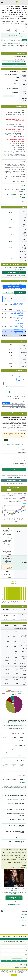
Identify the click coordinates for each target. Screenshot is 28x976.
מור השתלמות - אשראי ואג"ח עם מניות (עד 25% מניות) (18, 304)
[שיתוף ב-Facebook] (15, 30)
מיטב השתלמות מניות (19, 774)
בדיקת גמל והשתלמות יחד (14, 904)
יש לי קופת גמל (14, 901)
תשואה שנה (21, 403)
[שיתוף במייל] (8, 30)
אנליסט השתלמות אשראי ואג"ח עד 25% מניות (18, 325)
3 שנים (9, 440)
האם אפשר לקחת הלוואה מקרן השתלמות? (16, 842)
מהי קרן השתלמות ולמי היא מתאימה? (15, 799)
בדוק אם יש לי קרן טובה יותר (14, 480)
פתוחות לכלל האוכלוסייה (8, 292)
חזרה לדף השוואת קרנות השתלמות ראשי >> (18, 50)
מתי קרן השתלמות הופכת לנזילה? (16, 809)
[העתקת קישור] (22, 30)
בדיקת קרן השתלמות (14, 897)
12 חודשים (14, 440)
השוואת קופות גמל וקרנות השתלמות (12, 43)
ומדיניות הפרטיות (15, 958)
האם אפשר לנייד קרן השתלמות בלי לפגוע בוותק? (15, 814)
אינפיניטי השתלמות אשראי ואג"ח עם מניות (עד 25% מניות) (18, 322)
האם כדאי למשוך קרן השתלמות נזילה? (15, 837)
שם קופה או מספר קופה (20, 56)
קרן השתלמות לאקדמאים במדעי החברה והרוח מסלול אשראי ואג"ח (18, 331)
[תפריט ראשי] (2, 2)
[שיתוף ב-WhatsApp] (18, 30)
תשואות (23, 40)
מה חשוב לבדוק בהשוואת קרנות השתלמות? (16, 826)
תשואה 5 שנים (6, 403)
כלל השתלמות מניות (20, 760)
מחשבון (12, 40)
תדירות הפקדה (23, 458)
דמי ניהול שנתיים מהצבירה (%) (19, 463)
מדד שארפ (5, 405)
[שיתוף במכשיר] (25, 30)
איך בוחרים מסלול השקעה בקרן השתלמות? (16, 820)
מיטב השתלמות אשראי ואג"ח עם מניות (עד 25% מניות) (18, 309)
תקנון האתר (20, 958)
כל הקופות (20, 292)
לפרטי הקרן (22, 740)
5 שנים (5, 440)
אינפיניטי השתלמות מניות (18, 732)
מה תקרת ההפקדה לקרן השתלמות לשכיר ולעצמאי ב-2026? (16, 804)
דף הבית (25, 43)
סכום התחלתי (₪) (22, 447)
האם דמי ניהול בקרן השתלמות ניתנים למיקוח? (15, 831)
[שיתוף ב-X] (11, 30)
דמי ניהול (22, 405)
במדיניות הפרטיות (7, 972)
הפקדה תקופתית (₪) (21, 452)
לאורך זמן (6, 40)
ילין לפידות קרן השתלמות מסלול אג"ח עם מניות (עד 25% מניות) (17, 314)
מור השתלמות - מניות (19, 745)
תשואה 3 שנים (14, 403)
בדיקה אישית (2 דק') (14, 272)
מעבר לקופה (14, 64)
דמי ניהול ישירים (13, 405)
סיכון (18, 40)
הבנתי (14, 974)
